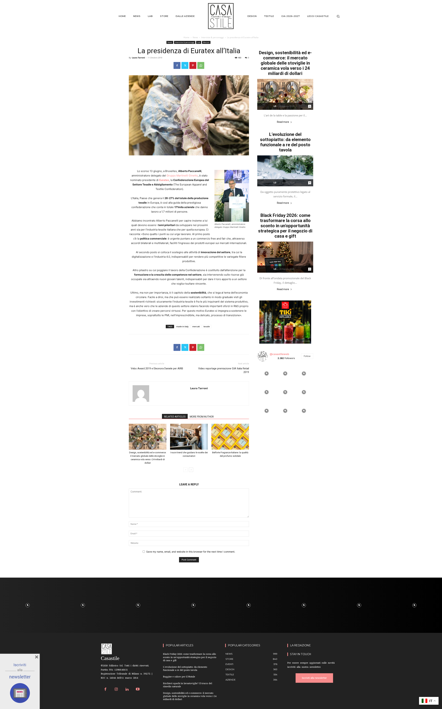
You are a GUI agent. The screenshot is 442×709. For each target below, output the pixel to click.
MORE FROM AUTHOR (202, 416)
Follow (307, 356)
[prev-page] (185, 470)
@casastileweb (279, 354)
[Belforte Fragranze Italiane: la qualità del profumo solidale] (230, 437)
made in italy (182, 326)
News (195, 37)
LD (275, 106)
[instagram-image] (266, 373)
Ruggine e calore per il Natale (179, 677)
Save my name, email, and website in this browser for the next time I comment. (190, 551)
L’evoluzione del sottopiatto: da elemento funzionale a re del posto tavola (285, 142)
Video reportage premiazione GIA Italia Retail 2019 (223, 370)
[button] (338, 16)
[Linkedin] (127, 689)
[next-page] (191, 470)
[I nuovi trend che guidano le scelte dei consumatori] (189, 437)
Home (186, 37)
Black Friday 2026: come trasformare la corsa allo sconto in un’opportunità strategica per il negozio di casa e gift (285, 226)
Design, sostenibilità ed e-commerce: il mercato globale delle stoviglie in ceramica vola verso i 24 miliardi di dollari (285, 63)
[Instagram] (116, 689)
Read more (283, 122)
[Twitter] (184, 65)
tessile (207, 326)
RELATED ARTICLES (175, 416)
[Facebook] (177, 65)
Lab (198, 42)
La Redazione (300, 645)
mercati (196, 326)
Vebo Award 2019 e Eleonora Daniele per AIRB (157, 368)
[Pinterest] (192, 65)
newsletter (20, 677)
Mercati (206, 42)
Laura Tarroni (138, 57)
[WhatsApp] (200, 65)
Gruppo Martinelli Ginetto (182, 175)
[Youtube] (137, 689)
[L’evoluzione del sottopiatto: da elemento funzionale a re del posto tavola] (285, 170)
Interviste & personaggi (212, 37)
